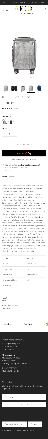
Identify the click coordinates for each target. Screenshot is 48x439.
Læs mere (8, 171)
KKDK (15, 108)
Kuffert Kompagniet (14, 430)
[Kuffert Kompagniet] (24, 10)
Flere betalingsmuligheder (24, 159)
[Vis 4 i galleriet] (24, 48)
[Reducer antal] (4, 134)
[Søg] (8, 10)
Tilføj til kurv (24, 145)
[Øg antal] (14, 134)
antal (4, 128)
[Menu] (3, 10)
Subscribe (24, 405)
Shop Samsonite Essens (36, 2)
